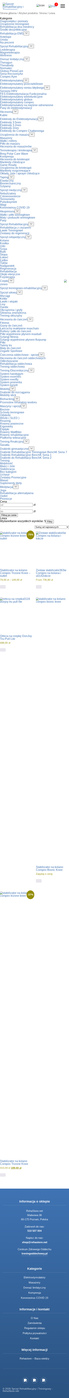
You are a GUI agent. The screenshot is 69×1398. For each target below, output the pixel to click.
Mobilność (6, 463)
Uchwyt (4, 474)
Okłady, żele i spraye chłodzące (20, 173)
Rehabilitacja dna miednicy (17, 26)
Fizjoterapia (7, 277)
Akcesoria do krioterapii (15, 159)
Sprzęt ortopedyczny (13, 237)
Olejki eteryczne (10, 274)
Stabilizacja (7, 469)
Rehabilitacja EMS (12, 33)
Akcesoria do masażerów (16, 146)
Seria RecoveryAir (11, 73)
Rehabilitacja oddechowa (16, 363)
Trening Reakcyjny (12, 441)
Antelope (5, 36)
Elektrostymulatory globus (16, 99)
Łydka (4, 260)
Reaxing (5, 420)
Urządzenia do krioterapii (15, 167)
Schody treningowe (12, 412)
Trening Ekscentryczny (14, 370)
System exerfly (9, 379)
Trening (5, 460)
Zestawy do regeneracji (14, 233)
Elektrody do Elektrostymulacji (19, 119)
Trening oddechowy (12, 366)
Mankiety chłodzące (12, 162)
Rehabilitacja (8, 271)
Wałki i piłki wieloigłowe (15, 214)
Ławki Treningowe (11, 230)
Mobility (5, 388)
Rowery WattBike (11, 432)
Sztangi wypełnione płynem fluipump (23, 339)
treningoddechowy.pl (35, 1253)
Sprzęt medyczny (11, 190)
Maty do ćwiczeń (10, 348)
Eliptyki (4, 429)
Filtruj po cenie (8, 515)
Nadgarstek (7, 265)
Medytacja (6, 486)
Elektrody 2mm (9, 128)
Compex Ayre (8, 76)
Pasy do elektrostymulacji (16, 107)
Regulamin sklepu (34, 1328)
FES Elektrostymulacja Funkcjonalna (23, 93)
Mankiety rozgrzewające (15, 170)
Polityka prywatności (35, 1333)
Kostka (4, 243)
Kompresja (7, 156)
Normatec (6, 68)
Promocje (6, 498)
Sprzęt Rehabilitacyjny (14, 46)
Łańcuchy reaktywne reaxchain (19, 328)
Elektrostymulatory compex (17, 102)
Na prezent (7, 42)
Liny (2, 304)
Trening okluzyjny (11, 315)
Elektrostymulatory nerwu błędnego (22, 87)
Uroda (4, 39)
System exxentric (10, 376)
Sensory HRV (8, 91)
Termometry (7, 199)
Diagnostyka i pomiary (14, 21)
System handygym (11, 373)
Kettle (3, 298)
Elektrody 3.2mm (10, 125)
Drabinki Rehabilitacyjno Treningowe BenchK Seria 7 (33, 452)
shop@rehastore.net (34, 1242)
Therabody (7, 65)
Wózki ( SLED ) (9, 417)
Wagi (3, 204)
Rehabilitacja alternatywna (16, 493)
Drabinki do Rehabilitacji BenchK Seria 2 (25, 457)
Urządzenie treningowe (14, 24)
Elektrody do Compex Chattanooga (22, 130)
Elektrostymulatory (11, 80)
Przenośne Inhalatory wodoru (18, 402)
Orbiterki (5, 415)
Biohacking (7, 398)
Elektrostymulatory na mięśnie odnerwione (26, 105)
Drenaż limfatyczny (12, 59)
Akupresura (7, 211)
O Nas (34, 1318)
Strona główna (8, 13)
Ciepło (4, 280)
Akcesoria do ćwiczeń (13, 319)
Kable (3, 115)
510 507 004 (34, 1230)
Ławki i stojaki (9, 301)
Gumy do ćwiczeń (11, 325)
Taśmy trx (6, 345)
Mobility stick (8, 395)
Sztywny (5, 186)
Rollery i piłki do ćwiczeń (15, 331)
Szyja (3, 248)
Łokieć (4, 257)
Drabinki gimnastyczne (14, 448)
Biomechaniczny (10, 183)
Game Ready (8, 164)
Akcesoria (6, 111)
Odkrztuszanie (9, 360)
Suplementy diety (11, 483)
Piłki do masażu (10, 143)
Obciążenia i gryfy (11, 309)
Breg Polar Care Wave (14, 153)
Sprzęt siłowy (8, 292)
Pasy (3, 220)
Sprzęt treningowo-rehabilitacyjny (21, 288)
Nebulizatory (8, 193)
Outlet (3, 495)
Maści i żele (7, 466)
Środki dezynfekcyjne (13, 29)
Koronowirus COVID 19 (15, 207)
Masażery (6, 138)
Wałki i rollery (8, 140)
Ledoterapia (7, 49)
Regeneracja (8, 268)
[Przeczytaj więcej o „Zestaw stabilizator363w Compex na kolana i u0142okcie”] (39, 587)
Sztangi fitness (9, 336)
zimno (4, 284)
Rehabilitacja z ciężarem (15, 227)
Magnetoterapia (10, 52)
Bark (3, 251)
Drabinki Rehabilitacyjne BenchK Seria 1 (25, 454)
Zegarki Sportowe (11, 350)
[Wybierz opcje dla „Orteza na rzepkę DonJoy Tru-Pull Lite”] (3, 650)
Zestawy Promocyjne (13, 477)
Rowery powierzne (12, 423)
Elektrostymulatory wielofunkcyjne (21, 96)
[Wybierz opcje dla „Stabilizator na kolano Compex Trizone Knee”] (3, 1175)
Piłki (2, 342)
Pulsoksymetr (8, 201)
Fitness (4, 322)
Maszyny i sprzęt (10, 406)
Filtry (49, 521)
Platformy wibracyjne (13, 437)
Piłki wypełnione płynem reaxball (20, 334)
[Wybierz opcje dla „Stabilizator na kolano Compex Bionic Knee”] (39, 881)
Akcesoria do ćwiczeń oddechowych (23, 358)
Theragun (6, 62)
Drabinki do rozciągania (15, 392)
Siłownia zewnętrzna (13, 312)
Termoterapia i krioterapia (16, 150)
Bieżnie (5, 409)
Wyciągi (5, 295)
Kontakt (34, 1338)
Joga (3, 490)
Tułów (4, 262)
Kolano (4, 240)
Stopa (3, 254)
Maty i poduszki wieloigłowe (17, 217)
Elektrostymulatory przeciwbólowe (21, 83)
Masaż (4, 480)
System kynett (9, 385)
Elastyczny (7, 180)
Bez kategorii (8, 471)
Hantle (4, 307)
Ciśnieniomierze (10, 196)
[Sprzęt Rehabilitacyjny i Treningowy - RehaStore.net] (16, 6)
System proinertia (11, 382)
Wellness (6, 55)
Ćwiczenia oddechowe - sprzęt (19, 354)
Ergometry (6, 426)
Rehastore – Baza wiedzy (34, 1358)
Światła (4, 444)
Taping (4, 177)
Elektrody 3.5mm (10, 122)
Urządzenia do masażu (14, 134)
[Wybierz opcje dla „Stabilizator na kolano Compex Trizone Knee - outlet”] (3, 587)
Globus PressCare (11, 71)
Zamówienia (35, 1323)
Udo (2, 246)
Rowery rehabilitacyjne (14, 434)
